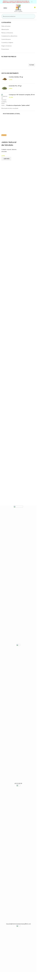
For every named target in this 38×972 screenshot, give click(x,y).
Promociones (5, 49)
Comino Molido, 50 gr (16, 77)
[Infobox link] (18, 714)
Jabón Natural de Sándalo (8, 144)
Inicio (3, 105)
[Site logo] (18, 8)
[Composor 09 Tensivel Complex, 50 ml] (4, 99)
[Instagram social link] (34, 3)
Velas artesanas (6, 26)
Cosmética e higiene (7, 42)
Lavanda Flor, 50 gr (15, 86)
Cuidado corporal (6, 149)
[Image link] (18, 574)
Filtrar (31, 65)
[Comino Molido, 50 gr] (4, 79)
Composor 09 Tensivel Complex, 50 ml (22, 95)
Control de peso (6, 39)
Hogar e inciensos (6, 46)
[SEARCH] (33, 16)
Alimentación (5, 29)
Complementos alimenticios (9, 36)
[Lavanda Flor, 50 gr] (4, 88)
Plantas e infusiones (7, 32)
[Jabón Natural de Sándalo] (9, 125)
